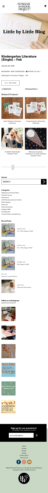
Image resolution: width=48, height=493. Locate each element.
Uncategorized (5, 211)
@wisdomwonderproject (8, 302)
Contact (24, 448)
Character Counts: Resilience (9, 275)
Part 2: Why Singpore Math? (24, 247)
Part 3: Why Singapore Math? (25, 230)
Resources (4, 204)
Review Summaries (7, 207)
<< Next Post (6, 89)
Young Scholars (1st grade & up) (11, 214)
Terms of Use (24, 457)
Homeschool (5, 197)
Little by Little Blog (24, 32)
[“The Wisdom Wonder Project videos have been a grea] (8, 314)
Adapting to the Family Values (10, 192)
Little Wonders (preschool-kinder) (11, 200)
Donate (24, 450)
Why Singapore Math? (23, 263)
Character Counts (6, 195)
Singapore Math (6, 209)
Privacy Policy (24, 455)
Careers (24, 453)
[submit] (36, 435)
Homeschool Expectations (24, 286)
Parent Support (5, 202)
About (24, 446)
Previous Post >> (31, 89)
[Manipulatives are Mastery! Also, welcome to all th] (8, 333)
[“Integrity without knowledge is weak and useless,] (8, 407)
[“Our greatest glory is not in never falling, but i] (8, 370)
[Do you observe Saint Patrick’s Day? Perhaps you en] (8, 388)
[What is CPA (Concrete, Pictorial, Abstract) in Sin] (8, 351)
